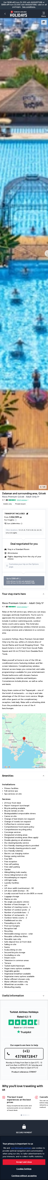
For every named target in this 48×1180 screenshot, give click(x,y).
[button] (24, 594)
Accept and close (24, 1162)
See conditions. (29, 7)
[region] (24, 1158)
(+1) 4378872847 (26, 1054)
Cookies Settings (23, 1169)
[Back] (5, 13)
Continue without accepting (24, 1176)
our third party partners (21, 1148)
